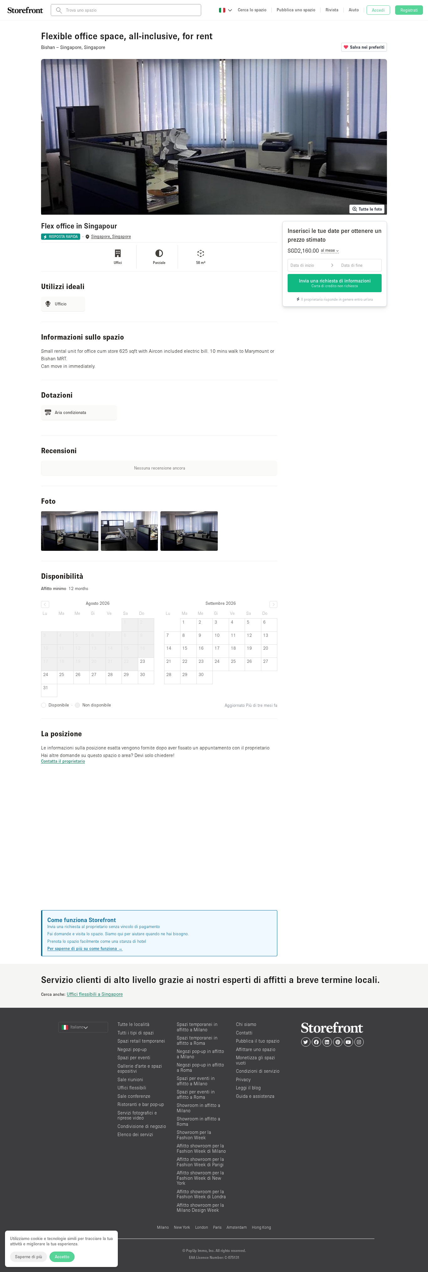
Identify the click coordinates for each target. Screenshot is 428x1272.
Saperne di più (28, 1256)
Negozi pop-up (132, 1049)
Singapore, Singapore (111, 236)
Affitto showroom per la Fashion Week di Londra (201, 1194)
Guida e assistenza (255, 1096)
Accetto (62, 1256)
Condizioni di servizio (257, 1071)
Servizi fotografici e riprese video (137, 1115)
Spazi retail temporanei (141, 1041)
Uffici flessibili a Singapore (95, 994)
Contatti (244, 1032)
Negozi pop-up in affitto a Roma (200, 1067)
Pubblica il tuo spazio (257, 1041)
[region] (159, 845)
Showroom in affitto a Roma (198, 1121)
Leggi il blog (248, 1087)
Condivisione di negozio (141, 1126)
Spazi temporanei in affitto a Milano (197, 1027)
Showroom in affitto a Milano (198, 1108)
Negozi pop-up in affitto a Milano (200, 1054)
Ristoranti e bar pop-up (140, 1104)
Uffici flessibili (131, 1087)
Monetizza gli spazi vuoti (255, 1060)
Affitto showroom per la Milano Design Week (200, 1207)
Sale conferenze (133, 1096)
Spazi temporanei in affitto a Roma (197, 1040)
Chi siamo (246, 1024)
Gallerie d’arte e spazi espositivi (139, 1068)
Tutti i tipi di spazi (135, 1032)
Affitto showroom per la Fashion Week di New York (200, 1178)
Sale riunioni (130, 1079)
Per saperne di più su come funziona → (85, 948)
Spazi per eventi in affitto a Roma (196, 1094)
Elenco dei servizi (135, 1134)
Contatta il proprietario (63, 761)
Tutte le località (133, 1024)
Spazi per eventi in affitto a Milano (196, 1081)
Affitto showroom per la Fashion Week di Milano (201, 1148)
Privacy (243, 1079)
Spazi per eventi (133, 1057)
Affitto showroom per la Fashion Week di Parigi (200, 1162)
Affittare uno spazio (255, 1049)
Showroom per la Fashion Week (194, 1135)
